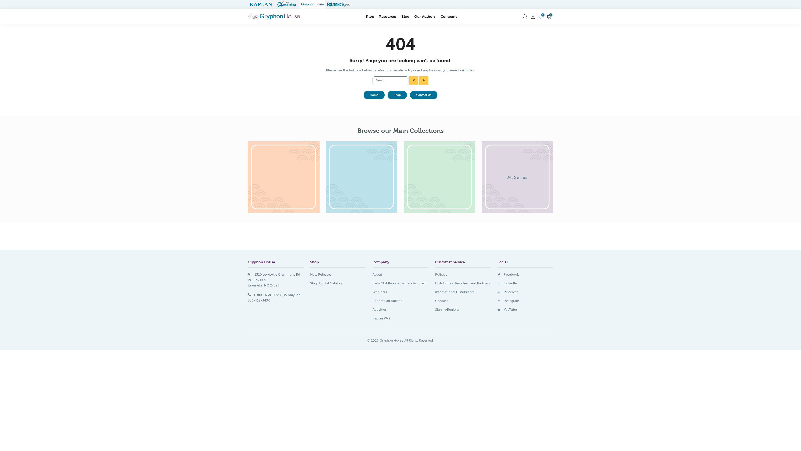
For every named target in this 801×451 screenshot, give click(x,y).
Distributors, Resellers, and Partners (462, 283)
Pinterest (511, 292)
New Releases (320, 274)
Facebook (511, 274)
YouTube (510, 310)
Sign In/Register (447, 310)
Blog (405, 16)
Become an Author (387, 301)
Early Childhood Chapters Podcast (399, 283)
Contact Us (423, 95)
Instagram (511, 301)
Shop (369, 16)
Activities (380, 310)
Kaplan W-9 (381, 318)
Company (449, 16)
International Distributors (454, 292)
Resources (388, 16)
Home (374, 95)
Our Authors (425, 16)
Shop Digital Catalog (326, 283)
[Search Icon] (525, 16)
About (377, 274)
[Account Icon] (533, 16)
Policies (441, 274)
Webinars (380, 292)
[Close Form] (413, 80)
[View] (284, 177)
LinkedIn (510, 283)
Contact (441, 301)
